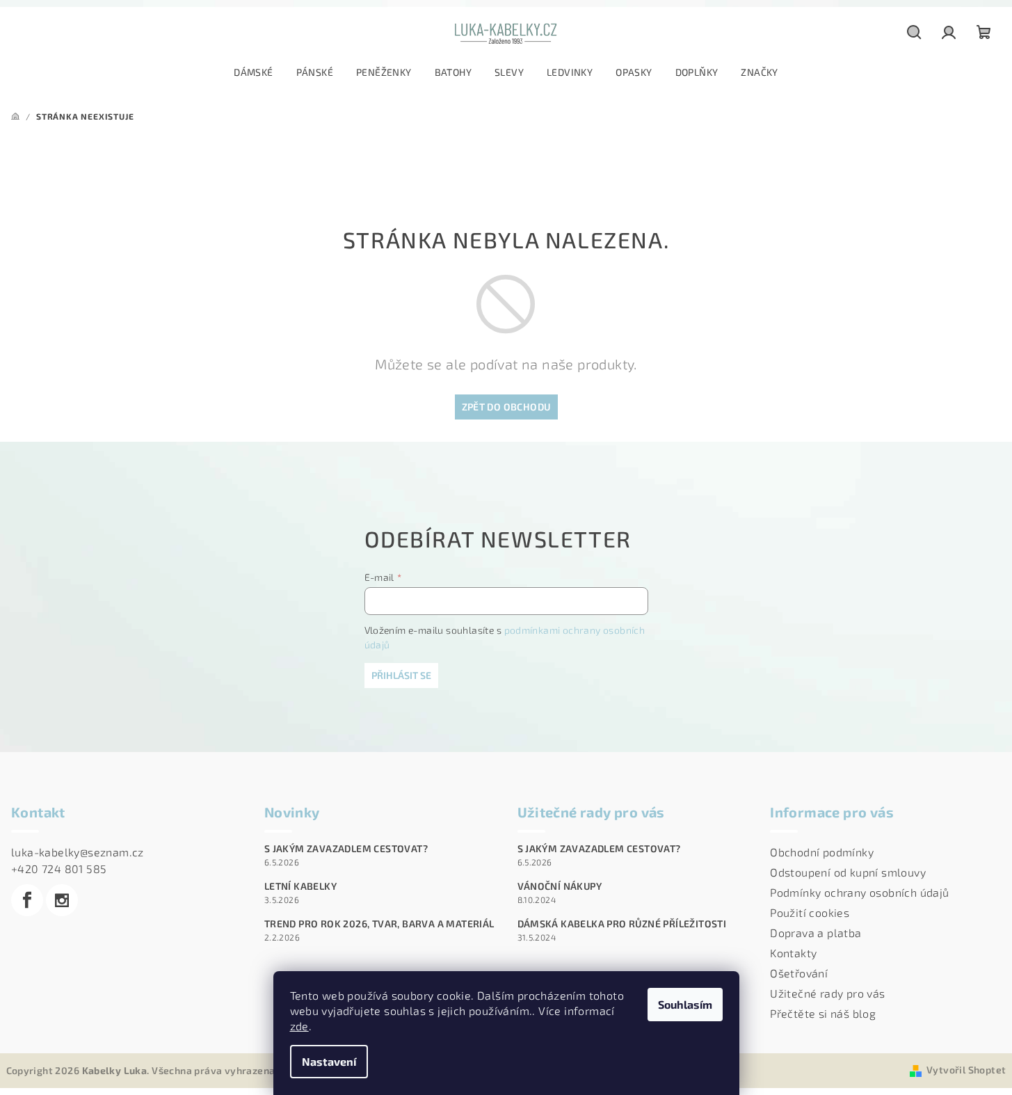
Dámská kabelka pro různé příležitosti (622, 924)
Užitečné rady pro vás (827, 993)
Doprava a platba (815, 932)
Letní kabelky (300, 886)
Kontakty (793, 952)
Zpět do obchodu (506, 407)
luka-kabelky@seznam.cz (77, 851)
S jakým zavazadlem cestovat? (346, 849)
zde (299, 1025)
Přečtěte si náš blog (823, 1013)
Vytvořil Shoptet (966, 1070)
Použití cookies (809, 912)
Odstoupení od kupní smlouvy (848, 872)
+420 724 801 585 (58, 868)
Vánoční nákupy (559, 886)
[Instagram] (62, 900)
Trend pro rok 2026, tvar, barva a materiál (379, 924)
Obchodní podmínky (822, 851)
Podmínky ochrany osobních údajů (859, 892)
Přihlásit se (401, 675)
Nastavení (329, 1061)
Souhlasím (685, 1004)
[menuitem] (253, 72)
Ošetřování (799, 973)
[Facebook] (27, 900)
